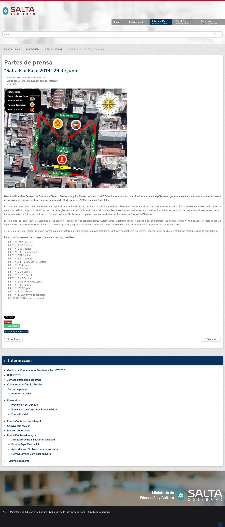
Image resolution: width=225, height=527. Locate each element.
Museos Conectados (18, 430)
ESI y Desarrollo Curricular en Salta (31, 453)
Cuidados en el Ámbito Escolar (24, 384)
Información (159, 22)
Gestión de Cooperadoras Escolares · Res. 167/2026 (36, 370)
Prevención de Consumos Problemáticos (34, 409)
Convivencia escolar (18, 425)
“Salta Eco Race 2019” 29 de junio (41, 70)
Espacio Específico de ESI (25, 444)
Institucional (136, 22)
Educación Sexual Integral (21, 435)
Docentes (210, 22)
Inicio (117, 22)
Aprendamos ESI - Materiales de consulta (34, 449)
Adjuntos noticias (21, 393)
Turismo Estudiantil (18, 460)
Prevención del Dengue (24, 404)
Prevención (13, 400)
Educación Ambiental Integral (24, 421)
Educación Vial (19, 414)
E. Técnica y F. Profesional (16, 331)
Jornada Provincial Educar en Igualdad (33, 439)
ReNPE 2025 (14, 375)
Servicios (183, 22)
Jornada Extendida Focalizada (24, 379)
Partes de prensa (17, 389)
